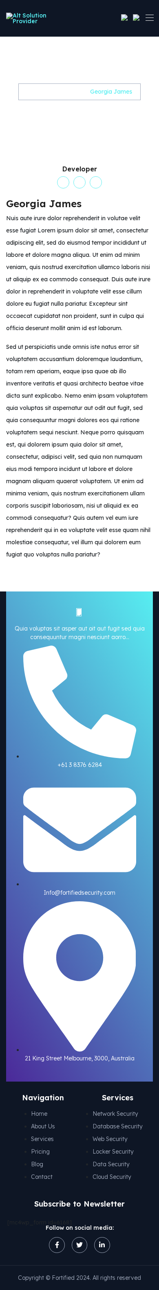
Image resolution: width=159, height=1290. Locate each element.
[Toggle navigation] (149, 17)
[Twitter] (79, 1245)
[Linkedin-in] (102, 1245)
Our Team (66, 91)
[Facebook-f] (56, 1245)
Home (35, 91)
